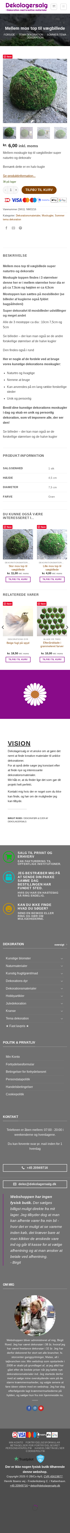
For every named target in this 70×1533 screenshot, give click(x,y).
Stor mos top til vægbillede (18, 568)
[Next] (60, 90)
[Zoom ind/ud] (4, 1498)
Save (9, 56)
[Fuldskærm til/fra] (15, 1498)
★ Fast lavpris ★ (17, 1026)
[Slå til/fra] (62, 958)
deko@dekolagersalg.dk (45, 1485)
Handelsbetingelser (19, 1086)
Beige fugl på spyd (18, 642)
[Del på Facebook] (6, 228)
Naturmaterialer (16, 966)
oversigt (59, 944)
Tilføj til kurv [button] (18, 579)
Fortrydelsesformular (20, 1064)
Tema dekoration (31, 34)
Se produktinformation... (19, 176)
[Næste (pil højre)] (15, 1514)
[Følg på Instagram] (35, 1408)
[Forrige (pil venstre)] (4, 1514)
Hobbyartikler (15, 996)
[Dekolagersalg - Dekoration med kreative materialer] (26, 7)
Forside (9, 34)
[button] (54, 7)
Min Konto (13, 1056)
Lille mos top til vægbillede (52, 568)
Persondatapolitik (18, 1079)
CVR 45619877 (53, 1476)
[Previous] (9, 90)
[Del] (26, 1498)
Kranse (11, 1010)
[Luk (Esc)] (38, 1498)
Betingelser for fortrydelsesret (26, 1071)
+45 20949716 (19, 1485)
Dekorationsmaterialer (28, 215)
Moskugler (47, 215)
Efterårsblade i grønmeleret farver (52, 644)
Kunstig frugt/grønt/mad (22, 973)
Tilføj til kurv (39, 190)
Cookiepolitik (15, 1094)
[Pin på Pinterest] (20, 228)
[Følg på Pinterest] (41, 1408)
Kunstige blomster (18, 958)
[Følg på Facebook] (29, 1408)
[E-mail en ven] (13, 228)
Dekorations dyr (17, 981)
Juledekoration (16, 1003)
